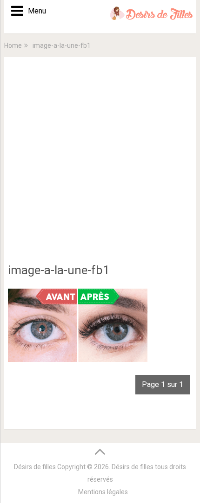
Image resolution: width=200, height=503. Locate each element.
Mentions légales (103, 492)
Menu (34, 10)
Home (13, 45)
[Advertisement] (100, 165)
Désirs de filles (35, 467)
